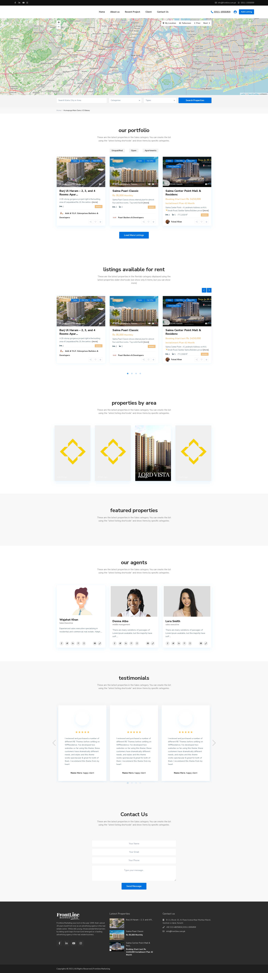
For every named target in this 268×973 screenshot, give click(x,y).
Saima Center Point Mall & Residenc (183, 192)
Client (148, 11)
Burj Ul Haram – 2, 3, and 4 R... (139, 919)
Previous (204, 290)
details (98, 206)
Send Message (134, 886)
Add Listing (246, 11)
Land (141, 429)
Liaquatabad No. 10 (70, 184)
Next (209, 290)
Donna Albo (120, 621)
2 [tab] (132, 373)
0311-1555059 (222, 12)
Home (102, 11)
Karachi (82, 184)
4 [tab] (140, 373)
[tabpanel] (80, 333)
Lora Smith (173, 621)
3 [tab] (136, 373)
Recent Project (132, 11)
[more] (95, 202)
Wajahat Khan (68, 620)
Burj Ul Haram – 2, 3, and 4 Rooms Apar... (77, 192)
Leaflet (243, 94)
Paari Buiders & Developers (131, 217)
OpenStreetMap (253, 94)
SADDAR (172, 184)
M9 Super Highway (123, 184)
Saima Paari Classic (125, 191)
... (101, 631)
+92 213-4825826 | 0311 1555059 (181, 927)
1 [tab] (127, 373)
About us (115, 11)
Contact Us (162, 11)
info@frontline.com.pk (175, 931)
